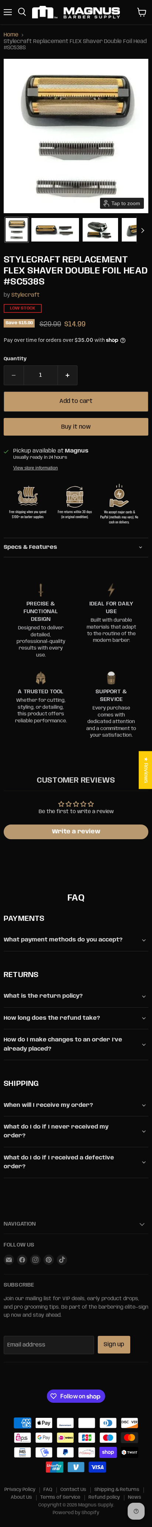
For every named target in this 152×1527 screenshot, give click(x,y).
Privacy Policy (19, 1489)
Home (11, 35)
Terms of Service (60, 1497)
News (134, 1497)
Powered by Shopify (76, 1512)
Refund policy (104, 1497)
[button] (16, 229)
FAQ (48, 1489)
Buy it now (76, 427)
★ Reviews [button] (145, 770)
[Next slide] (142, 229)
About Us (21, 1497)
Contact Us (73, 1489)
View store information (35, 468)
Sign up (114, 1344)
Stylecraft (25, 295)
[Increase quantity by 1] (68, 375)
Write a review (76, 832)
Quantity (15, 359)
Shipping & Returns (116, 1489)
